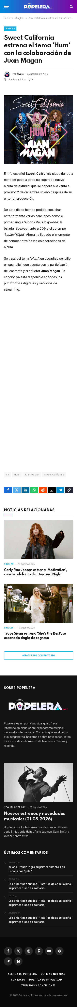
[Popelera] (39, 6)
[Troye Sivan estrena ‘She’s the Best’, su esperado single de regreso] (38, 603)
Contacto (18, 979)
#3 (7, 474)
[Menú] (6, 6)
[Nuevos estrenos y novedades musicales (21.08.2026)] (38, 782)
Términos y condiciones (38, 985)
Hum (17, 474)
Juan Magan (31, 474)
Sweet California (54, 474)
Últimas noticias (53, 974)
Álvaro (20, 74)
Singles (10, 28)
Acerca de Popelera (22, 974)
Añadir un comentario (38, 655)
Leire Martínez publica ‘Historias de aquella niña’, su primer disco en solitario (40, 886)
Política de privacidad (45, 979)
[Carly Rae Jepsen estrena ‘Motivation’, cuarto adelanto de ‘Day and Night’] (38, 539)
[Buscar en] (71, 6)
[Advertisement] (38, 420)
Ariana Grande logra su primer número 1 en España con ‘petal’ (36, 869)
